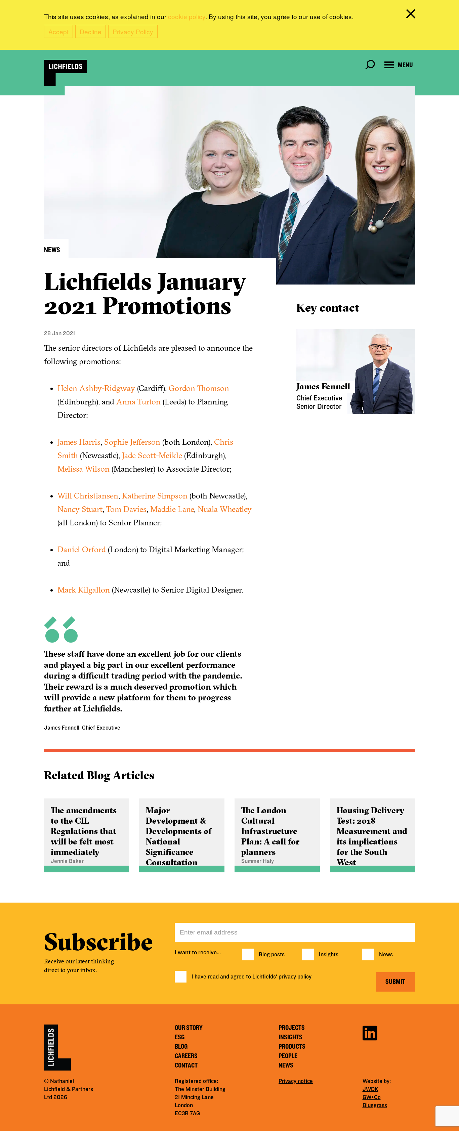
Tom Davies (126, 509)
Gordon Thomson (199, 388)
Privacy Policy (133, 31)
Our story (189, 1028)
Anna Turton (138, 401)
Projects (292, 1028)
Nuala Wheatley (225, 509)
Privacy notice (296, 1081)
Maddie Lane (172, 509)
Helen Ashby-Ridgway (96, 388)
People (288, 1056)
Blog (181, 1046)
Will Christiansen (87, 495)
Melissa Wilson (83, 469)
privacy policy (295, 977)
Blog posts (272, 955)
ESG (179, 1037)
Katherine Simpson (154, 495)
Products (292, 1046)
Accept (58, 31)
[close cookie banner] (412, 15)
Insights (328, 955)
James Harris (78, 442)
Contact (186, 1065)
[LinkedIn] (370, 1032)
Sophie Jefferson (132, 442)
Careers (186, 1056)
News (386, 955)
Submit (395, 981)
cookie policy (186, 16)
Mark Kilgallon (83, 589)
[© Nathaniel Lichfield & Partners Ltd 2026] (65, 73)
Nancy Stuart (79, 509)
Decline (90, 31)
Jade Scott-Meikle (152, 455)
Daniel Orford (81, 549)
